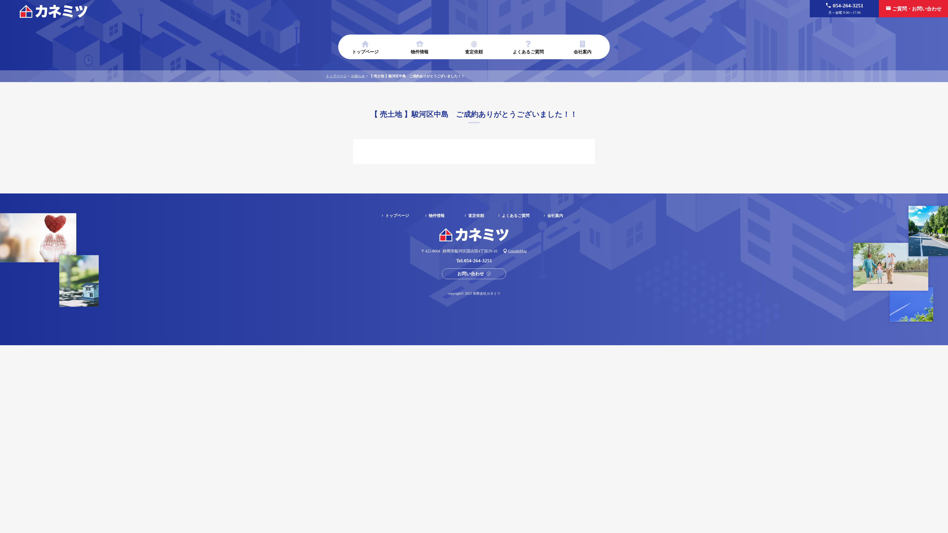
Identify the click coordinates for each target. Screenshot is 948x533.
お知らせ (358, 76)
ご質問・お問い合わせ (917, 8)
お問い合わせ (470, 273)
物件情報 (420, 51)
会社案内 (583, 51)
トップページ (365, 51)
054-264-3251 (845, 8)
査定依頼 (474, 51)
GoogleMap (517, 251)
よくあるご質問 (528, 51)
